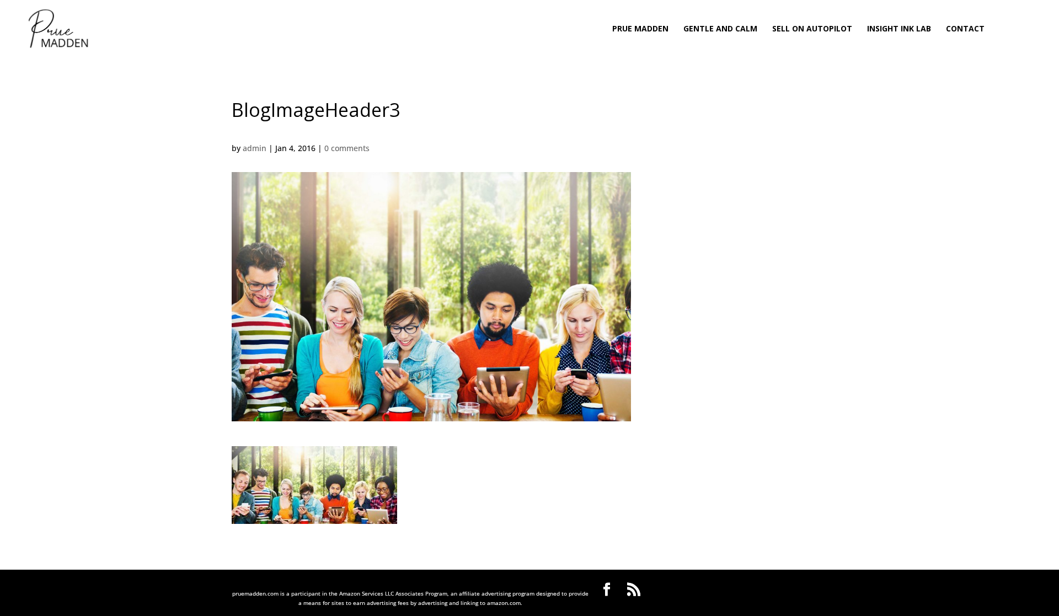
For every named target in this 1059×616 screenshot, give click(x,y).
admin (254, 148)
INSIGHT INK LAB (899, 29)
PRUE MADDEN (640, 29)
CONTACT (965, 29)
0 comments (347, 148)
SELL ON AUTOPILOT (812, 29)
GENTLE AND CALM (720, 29)
